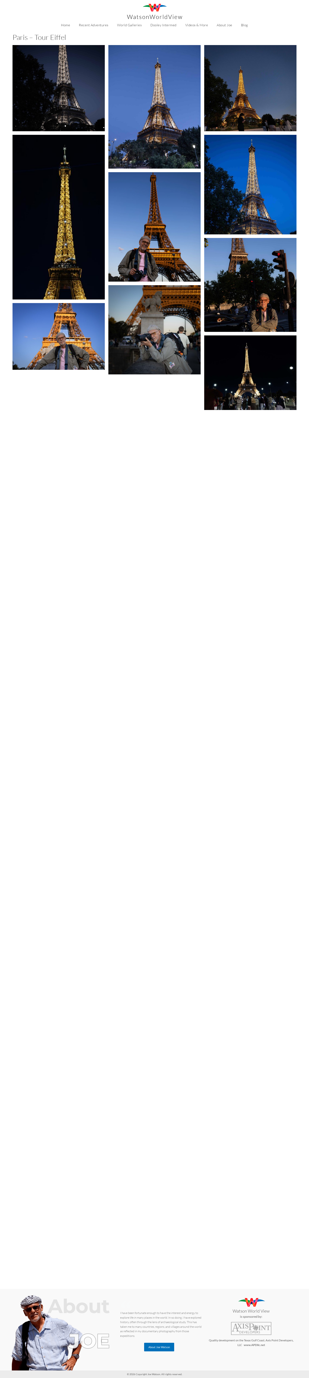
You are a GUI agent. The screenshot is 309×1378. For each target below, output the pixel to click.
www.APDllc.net (254, 1345)
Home (65, 25)
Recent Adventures (93, 25)
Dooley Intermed (163, 25)
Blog (244, 25)
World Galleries (129, 25)
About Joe (224, 25)
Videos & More (196, 25)
